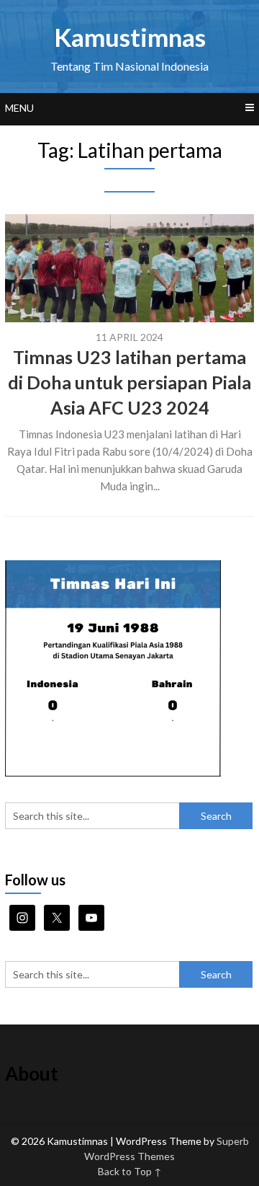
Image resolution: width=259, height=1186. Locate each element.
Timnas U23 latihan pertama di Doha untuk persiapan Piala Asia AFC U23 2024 (129, 382)
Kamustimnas (130, 37)
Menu (19, 108)
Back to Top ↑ (130, 1171)
